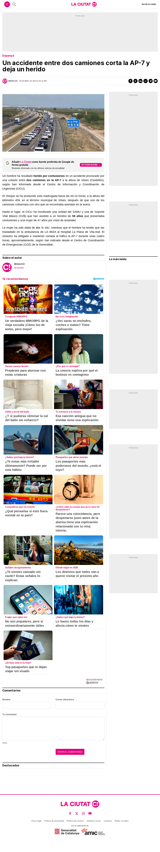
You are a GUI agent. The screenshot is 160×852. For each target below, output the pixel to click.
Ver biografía (19, 267)
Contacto (108, 821)
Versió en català (149, 4)
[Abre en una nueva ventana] (67, 832)
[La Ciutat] (84, 4)
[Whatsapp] (145, 81)
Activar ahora (89, 165)
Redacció (13, 81)
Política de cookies (75, 821)
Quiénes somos (94, 821)
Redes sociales (122, 821)
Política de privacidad (54, 821)
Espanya (8, 55)
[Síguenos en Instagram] (83, 813)
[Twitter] (135, 81)
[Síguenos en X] (77, 813)
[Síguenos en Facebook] (70, 813)
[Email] (156, 81)
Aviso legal (36, 821)
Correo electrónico (65, 699)
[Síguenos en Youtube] (90, 813)
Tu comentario (9, 714)
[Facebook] (130, 81)
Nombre (6, 699)
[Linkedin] (140, 81)
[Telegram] (151, 81)
